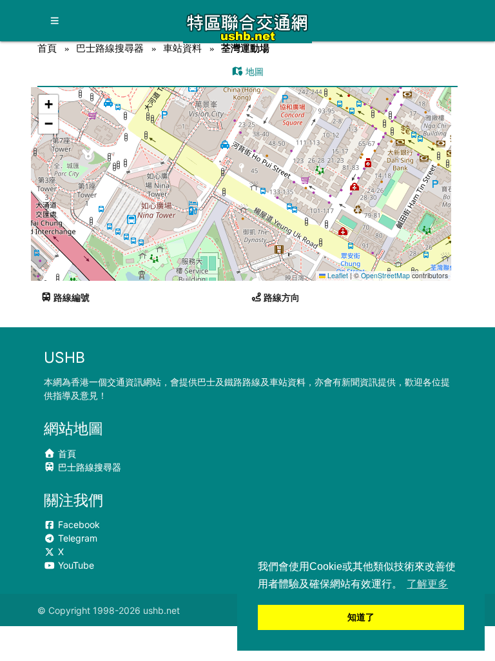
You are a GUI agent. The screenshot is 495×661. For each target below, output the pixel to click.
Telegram (76, 538)
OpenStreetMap (385, 275)
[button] (242, 171)
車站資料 (182, 48)
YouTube (74, 565)
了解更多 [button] (427, 583)
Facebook (77, 524)
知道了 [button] (360, 617)
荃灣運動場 (245, 48)
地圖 (253, 71)
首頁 (47, 48)
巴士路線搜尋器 (110, 48)
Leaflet (336, 275)
